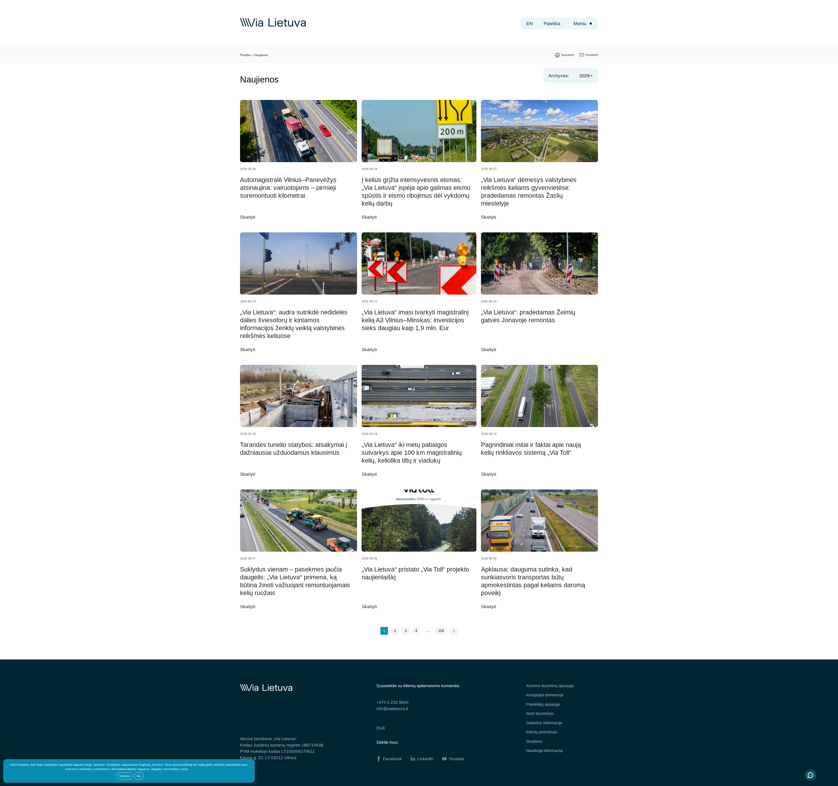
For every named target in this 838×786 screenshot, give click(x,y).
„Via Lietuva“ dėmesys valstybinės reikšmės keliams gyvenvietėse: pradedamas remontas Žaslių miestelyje (529, 191)
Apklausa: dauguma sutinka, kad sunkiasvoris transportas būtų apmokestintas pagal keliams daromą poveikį (533, 581)
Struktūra (534, 741)
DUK (380, 728)
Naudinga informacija (544, 750)
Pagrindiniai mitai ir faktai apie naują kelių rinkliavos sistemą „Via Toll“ (531, 448)
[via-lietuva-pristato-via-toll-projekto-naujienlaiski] (419, 520)
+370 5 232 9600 (392, 702)
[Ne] (249, 771)
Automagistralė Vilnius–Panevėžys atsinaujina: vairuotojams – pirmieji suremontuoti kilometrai (288, 187)
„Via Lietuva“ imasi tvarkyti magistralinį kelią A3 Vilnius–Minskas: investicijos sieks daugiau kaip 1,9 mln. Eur (415, 320)
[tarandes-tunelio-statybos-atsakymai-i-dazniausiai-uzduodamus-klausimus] (298, 396)
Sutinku (124, 776)
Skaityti (247, 217)
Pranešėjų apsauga (543, 704)
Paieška (552, 23)
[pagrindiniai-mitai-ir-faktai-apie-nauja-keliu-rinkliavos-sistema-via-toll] (539, 396)
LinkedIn (425, 759)
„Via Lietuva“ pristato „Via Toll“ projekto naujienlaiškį (415, 573)
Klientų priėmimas (541, 732)
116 (441, 631)
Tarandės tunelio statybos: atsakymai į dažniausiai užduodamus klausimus (293, 448)
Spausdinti (567, 55)
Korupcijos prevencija (544, 695)
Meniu (580, 23)
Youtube (456, 759)
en (529, 23)
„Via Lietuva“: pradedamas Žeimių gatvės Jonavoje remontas (528, 316)
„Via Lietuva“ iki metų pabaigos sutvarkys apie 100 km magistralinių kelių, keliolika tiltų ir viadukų (412, 452)
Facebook (392, 759)
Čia (191, 769)
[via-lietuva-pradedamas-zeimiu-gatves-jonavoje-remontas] (539, 263)
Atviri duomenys (540, 713)
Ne (139, 776)
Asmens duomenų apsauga (550, 686)
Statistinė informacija (544, 723)
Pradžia (245, 55)
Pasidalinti (592, 55)
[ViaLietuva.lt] (273, 25)
